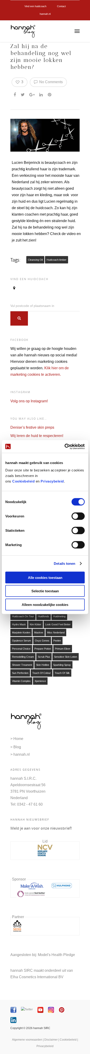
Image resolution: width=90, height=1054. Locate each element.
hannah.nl (45, 13)
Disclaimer (51, 1039)
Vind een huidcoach (35, 6)
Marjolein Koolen (21, 632)
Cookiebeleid (23, 481)
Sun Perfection (20, 673)
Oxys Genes (42, 640)
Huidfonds (43, 616)
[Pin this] (50, 94)
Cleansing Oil (35, 259)
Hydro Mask (19, 624)
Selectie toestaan (45, 591)
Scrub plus (44, 656)
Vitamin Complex (21, 681)
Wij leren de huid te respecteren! (36, 436)
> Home (16, 739)
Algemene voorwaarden (27, 1039)
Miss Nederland (56, 632)
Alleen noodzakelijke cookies (45, 604)
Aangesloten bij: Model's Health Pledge (42, 955)
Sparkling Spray (62, 664)
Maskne (38, 632)
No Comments (50, 82)
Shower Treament (22, 664)
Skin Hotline (42, 664)
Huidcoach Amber (56, 259)
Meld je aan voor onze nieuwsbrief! (41, 828)
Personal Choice (21, 648)
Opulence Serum (21, 640)
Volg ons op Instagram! (29, 401)
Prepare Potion (42, 648)
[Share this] (15, 94)
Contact (61, 6)
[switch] (78, 516)
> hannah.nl (20, 754)
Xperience (40, 681)
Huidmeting (59, 616)
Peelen (57, 640)
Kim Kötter (35, 624)
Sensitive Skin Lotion (65, 656)
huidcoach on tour (23, 616)
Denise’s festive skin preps (32, 427)
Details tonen (64, 563)
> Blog (15, 747)
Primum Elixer (62, 648)
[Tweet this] (23, 94)
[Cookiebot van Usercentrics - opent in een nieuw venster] (65, 446)
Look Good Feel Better (58, 624)
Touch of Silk (62, 673)
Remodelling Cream (23, 656)
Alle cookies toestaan (45, 577)
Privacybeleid (52, 481)
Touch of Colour (41, 673)
